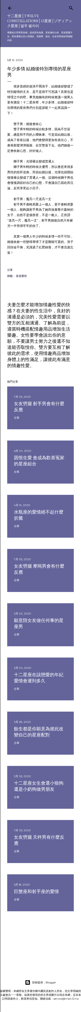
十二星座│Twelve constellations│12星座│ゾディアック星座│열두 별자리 (39, 21)
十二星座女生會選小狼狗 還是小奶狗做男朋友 (38, 786)
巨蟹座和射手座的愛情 (36, 891)
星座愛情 (21, 276)
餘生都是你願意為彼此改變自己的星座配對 (38, 732)
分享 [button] (10, 270)
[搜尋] (71, 7)
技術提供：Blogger (44, 982)
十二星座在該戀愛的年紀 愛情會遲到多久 (38, 678)
